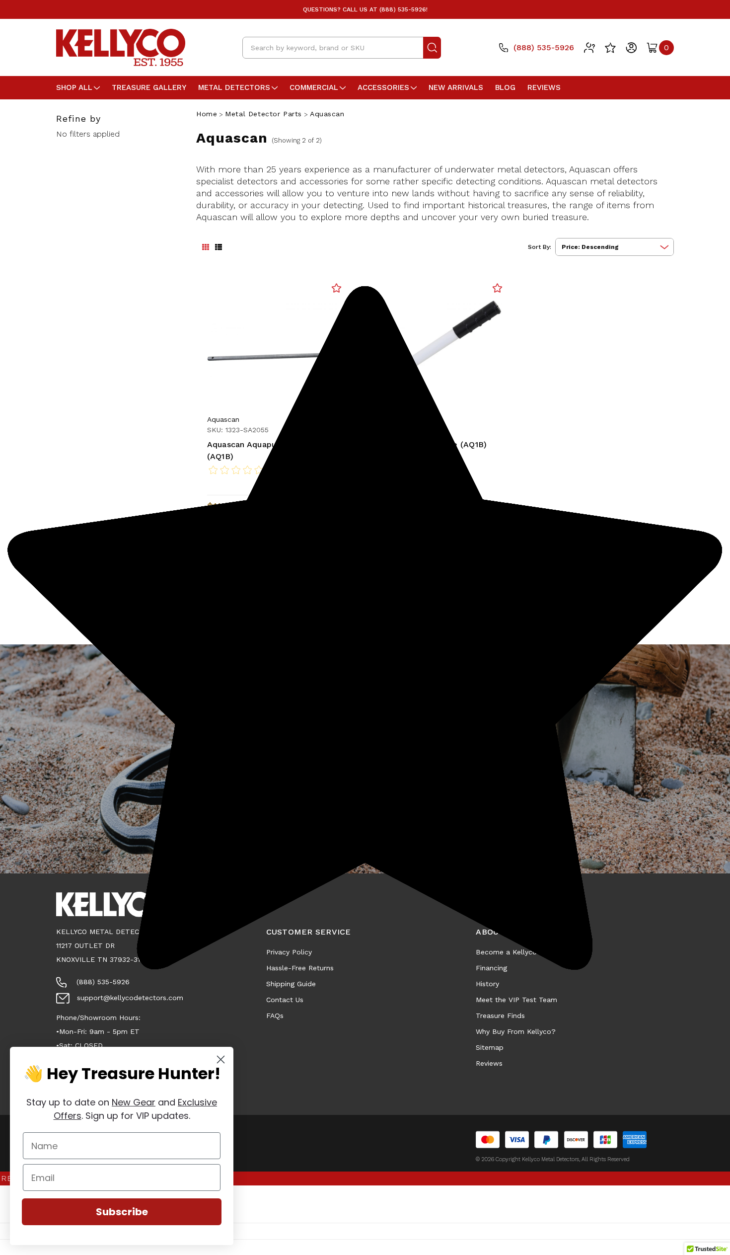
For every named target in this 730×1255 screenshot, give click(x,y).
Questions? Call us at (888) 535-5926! (365, 9)
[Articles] (589, 48)
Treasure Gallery (149, 87)
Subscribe (122, 1212)
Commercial (314, 87)
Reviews (544, 87)
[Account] (631, 48)
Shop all (74, 87)
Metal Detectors (234, 87)
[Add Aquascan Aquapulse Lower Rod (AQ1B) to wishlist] (336, 288)
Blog (505, 87)
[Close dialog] (220, 1059)
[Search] (432, 48)
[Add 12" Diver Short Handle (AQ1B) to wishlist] (497, 288)
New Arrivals (456, 87)
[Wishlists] (610, 48)
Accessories (383, 87)
